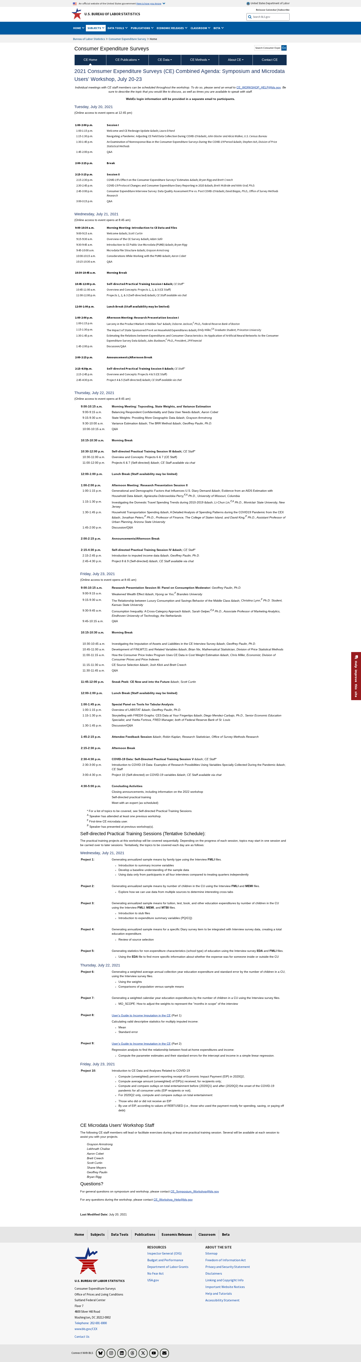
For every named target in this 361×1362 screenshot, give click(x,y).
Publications (145, 1234)
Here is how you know (148, 3)
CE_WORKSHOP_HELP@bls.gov (258, 87)
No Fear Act (155, 1273)
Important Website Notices (225, 1287)
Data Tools (119, 1234)
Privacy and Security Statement (227, 1267)
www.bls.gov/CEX (86, 1329)
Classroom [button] (199, 28)
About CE (234, 59)
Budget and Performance (165, 1260)
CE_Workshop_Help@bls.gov (173, 1199)
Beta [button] (217, 28)
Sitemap (211, 1253)
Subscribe (284, 9)
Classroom (207, 1234)
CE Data (163, 59)
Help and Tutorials (218, 1293)
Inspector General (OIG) (164, 1253)
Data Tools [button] (116, 28)
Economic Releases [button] (170, 28)
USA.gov (153, 1280)
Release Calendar (266, 9)
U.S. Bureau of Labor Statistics (112, 14)
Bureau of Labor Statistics (89, 39)
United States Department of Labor (270, 3)
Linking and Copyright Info (224, 1280)
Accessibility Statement (222, 1300)
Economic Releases (177, 1234)
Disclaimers (213, 1273)
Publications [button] (141, 28)
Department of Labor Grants (167, 1267)
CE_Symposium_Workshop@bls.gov (194, 1191)
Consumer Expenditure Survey (127, 39)
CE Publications (126, 59)
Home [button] (77, 28)
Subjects (97, 1234)
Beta (226, 1234)
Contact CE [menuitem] (270, 59)
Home (79, 1234)
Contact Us (82, 1337)
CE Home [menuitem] (90, 59)
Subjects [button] (95, 28)
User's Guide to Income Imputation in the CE (141, 1015)
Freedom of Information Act (225, 1260)
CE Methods (198, 59)
